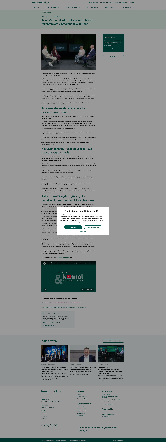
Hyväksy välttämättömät (93, 227)
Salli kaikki (73, 227)
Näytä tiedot (83, 231)
